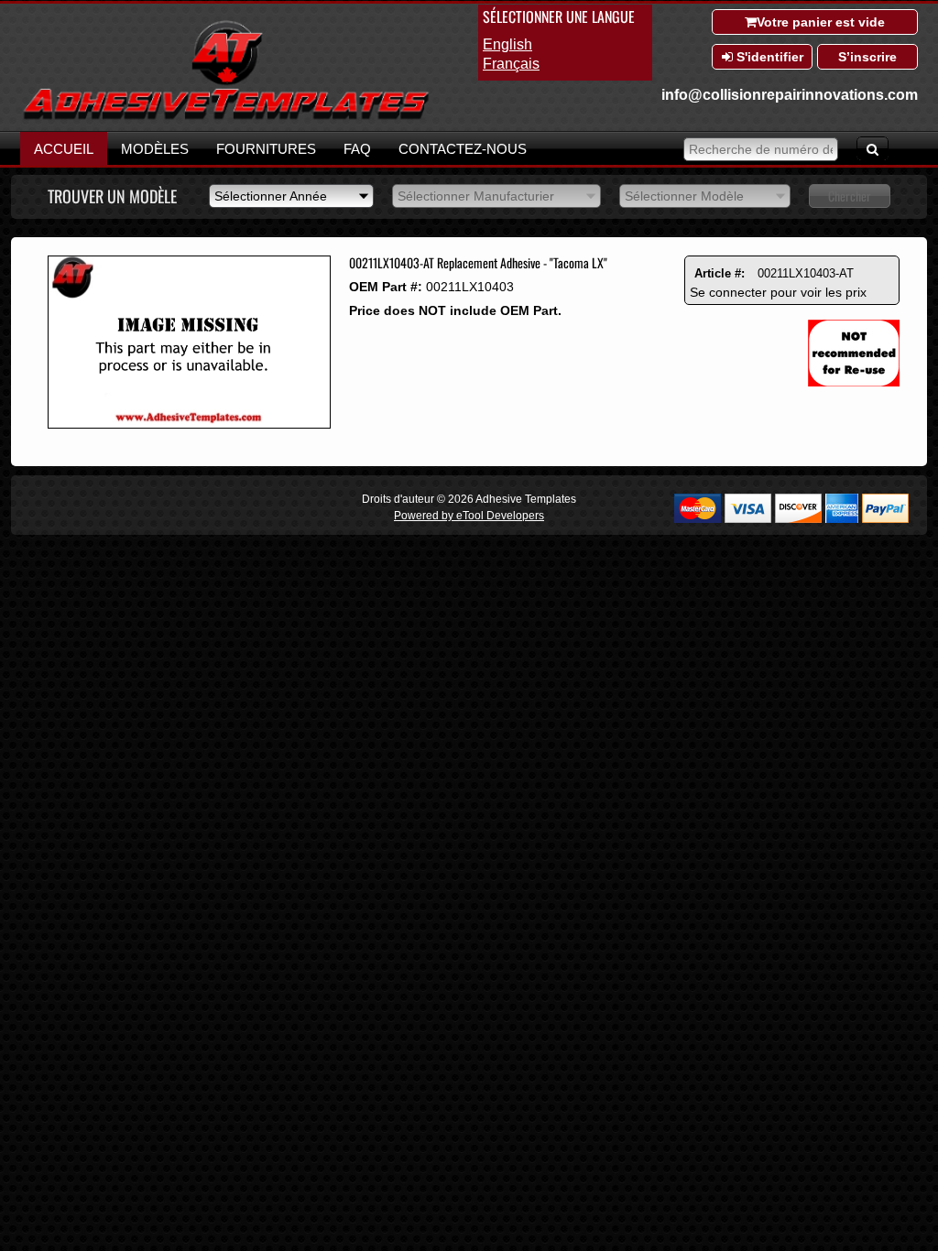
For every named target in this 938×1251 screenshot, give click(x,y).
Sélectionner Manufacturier (476, 196)
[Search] (872, 148)
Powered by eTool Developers (469, 515)
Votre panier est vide (821, 22)
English (507, 44)
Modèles (155, 149)
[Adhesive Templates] (226, 117)
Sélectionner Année (270, 196)
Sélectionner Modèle (684, 196)
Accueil (63, 149)
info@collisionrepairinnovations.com (789, 95)
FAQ (357, 149)
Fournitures (266, 149)
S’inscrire (867, 56)
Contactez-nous (462, 149)
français (511, 63)
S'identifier (768, 56)
